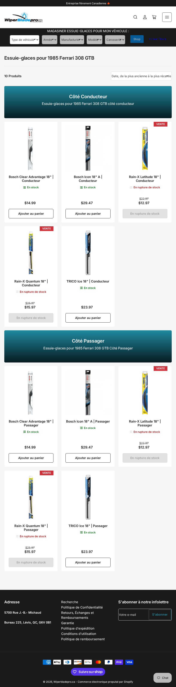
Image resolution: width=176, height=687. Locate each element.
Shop (137, 39)
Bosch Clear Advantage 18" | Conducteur (31, 179)
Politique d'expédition (77, 628)
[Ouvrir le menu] (167, 17)
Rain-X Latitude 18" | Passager (145, 423)
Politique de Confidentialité (82, 607)
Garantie (67, 623)
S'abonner (160, 614)
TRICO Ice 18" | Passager (88, 526)
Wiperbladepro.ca (64, 681)
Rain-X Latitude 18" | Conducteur (145, 179)
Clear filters (157, 39)
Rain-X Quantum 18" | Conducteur (31, 283)
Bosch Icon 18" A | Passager (88, 421)
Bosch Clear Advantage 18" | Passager (31, 423)
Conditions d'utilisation (78, 634)
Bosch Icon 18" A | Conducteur (88, 179)
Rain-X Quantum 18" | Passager (31, 528)
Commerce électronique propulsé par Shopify (105, 681)
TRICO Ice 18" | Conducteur (88, 281)
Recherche (69, 602)
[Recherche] (135, 17)
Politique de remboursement (83, 639)
